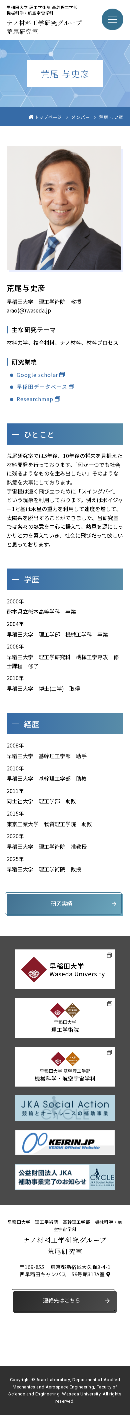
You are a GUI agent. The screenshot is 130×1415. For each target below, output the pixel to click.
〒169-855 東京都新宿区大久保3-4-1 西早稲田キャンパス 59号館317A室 (65, 1270)
